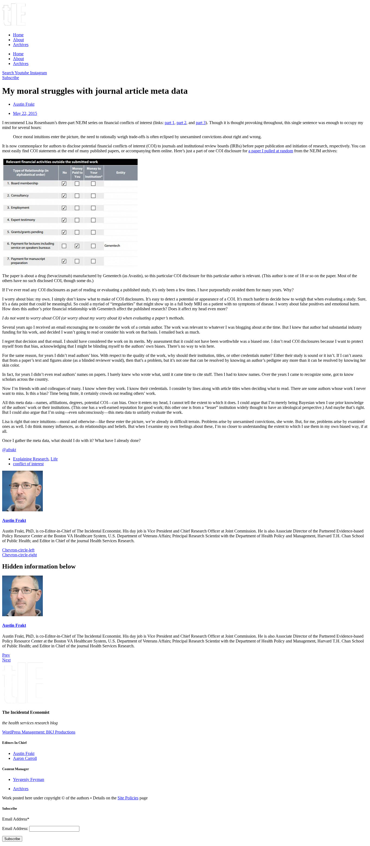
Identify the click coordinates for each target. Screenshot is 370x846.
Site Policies (128, 798)
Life (54, 459)
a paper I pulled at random (270, 150)
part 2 (181, 122)
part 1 (169, 122)
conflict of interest (28, 463)
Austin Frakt (14, 520)
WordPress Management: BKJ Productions (38, 732)
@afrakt (9, 449)
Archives (20, 44)
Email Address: (15, 828)
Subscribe (12, 839)
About (18, 39)
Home (18, 35)
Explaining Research (30, 459)
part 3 (201, 122)
